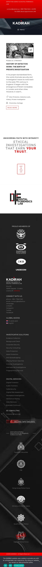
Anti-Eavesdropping (13, 358)
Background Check (13, 341)
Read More (12, 107)
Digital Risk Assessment (14, 392)
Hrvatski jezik (13, 321)
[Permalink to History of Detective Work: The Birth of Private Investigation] (20, 58)
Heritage (20, 103)
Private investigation (18, 99)
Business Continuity (13, 405)
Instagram (10, 308)
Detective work (25, 97)
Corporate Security (13, 345)
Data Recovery (11, 402)
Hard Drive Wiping (13, 399)
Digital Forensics (12, 382)
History (8, 99)
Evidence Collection (13, 338)
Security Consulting (13, 348)
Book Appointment (27, 11)
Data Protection (12, 351)
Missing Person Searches (15, 361)
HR (35, 11)
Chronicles (12, 103)
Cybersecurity (11, 389)
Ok (5, 565)
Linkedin (9, 306)
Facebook (9, 312)
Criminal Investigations (14, 364)
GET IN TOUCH (21, 169)
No (10, 565)
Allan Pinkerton (14, 97)
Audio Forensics (12, 386)
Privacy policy (18, 565)
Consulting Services (13, 414)
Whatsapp (10, 304)
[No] (39, 561)
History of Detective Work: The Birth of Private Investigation (17, 67)
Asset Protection (12, 354)
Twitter (8, 310)
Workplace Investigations (15, 395)
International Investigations (16, 367)
